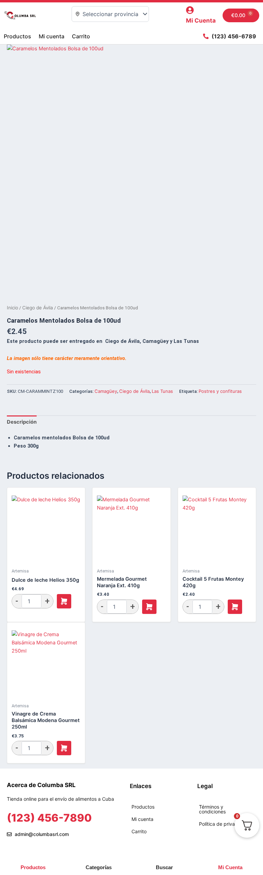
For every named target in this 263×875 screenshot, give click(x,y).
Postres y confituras (220, 391)
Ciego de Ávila (37, 307)
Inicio (12, 307)
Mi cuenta (51, 36)
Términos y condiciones (212, 809)
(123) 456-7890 (49, 817)
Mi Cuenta (201, 20)
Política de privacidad (223, 824)
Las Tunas (162, 391)
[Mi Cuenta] (190, 10)
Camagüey (106, 391)
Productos (17, 36)
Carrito (81, 36)
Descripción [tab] (22, 422)
